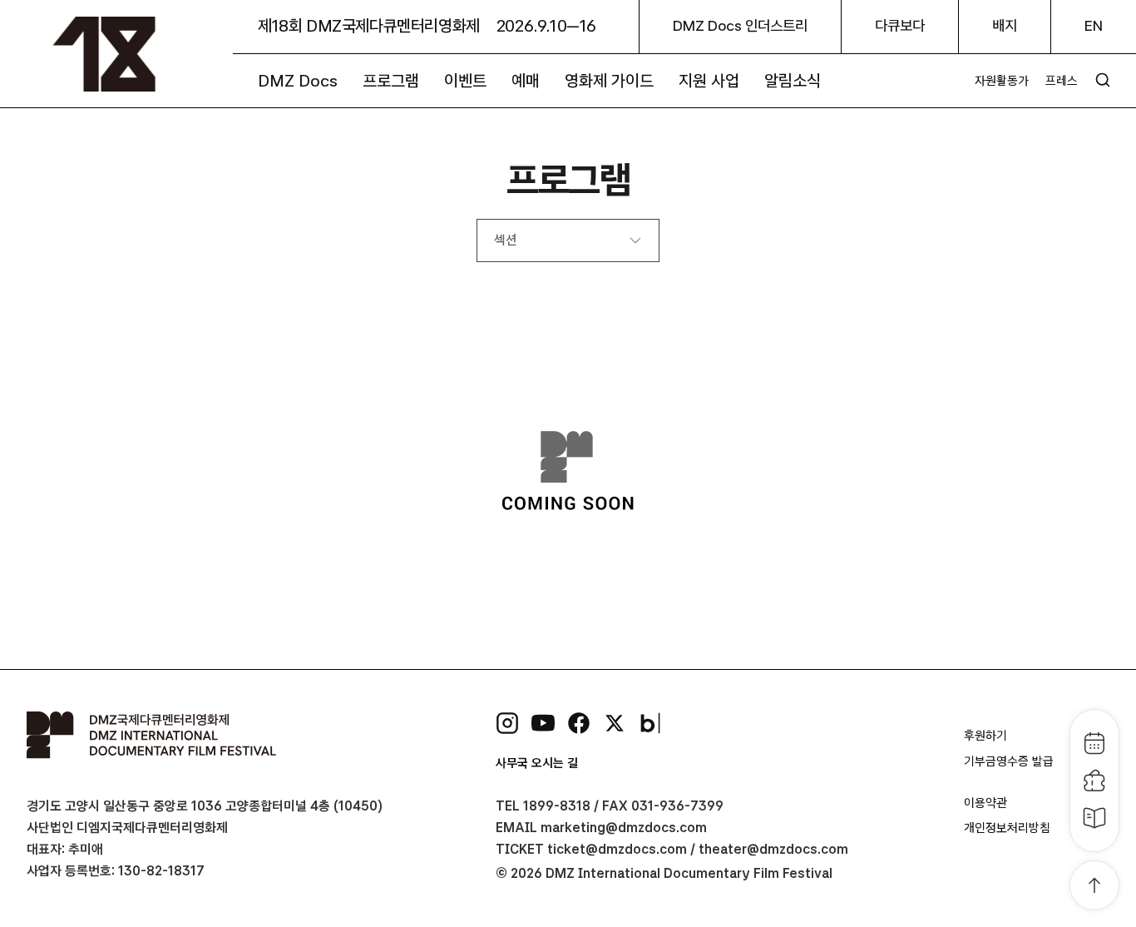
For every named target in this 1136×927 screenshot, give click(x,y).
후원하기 (985, 735)
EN (1093, 25)
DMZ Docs (298, 81)
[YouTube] (543, 723)
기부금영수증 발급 (1009, 761)
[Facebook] (578, 723)
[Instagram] (507, 723)
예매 (525, 81)
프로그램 (391, 81)
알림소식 (792, 81)
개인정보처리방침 (1007, 827)
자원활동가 (1002, 80)
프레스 (1061, 80)
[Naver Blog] (650, 723)
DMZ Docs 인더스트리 (740, 25)
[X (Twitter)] (614, 723)
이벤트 (465, 81)
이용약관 (985, 803)
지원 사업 (709, 81)
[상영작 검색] (1102, 79)
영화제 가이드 (609, 81)
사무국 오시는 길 (537, 763)
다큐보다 (900, 25)
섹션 (505, 240)
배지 (1004, 25)
